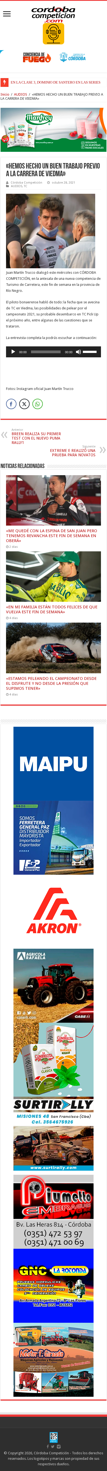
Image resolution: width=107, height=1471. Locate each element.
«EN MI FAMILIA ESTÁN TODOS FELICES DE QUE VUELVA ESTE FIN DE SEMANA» (51, 609)
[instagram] (58, 1446)
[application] (53, 351)
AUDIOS (20, 94)
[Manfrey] (53, 129)
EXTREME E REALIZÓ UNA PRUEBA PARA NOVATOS (72, 451)
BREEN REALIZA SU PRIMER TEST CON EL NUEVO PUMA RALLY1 (36, 436)
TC (25, 186)
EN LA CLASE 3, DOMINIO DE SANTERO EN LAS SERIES (55, 82)
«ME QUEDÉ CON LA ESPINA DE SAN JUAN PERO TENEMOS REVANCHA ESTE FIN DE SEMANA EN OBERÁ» (51, 535)
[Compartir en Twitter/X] (24, 404)
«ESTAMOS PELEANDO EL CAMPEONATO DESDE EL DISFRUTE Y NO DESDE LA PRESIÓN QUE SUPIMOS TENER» (51, 683)
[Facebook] (47, 1446)
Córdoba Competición (26, 182)
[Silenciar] (78, 352)
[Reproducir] (13, 352)
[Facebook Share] (11, 404)
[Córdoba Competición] (53, 13)
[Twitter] (52, 1446)
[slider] (90, 351)
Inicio (5, 94)
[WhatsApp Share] (37, 404)
